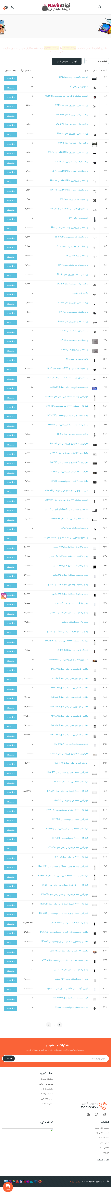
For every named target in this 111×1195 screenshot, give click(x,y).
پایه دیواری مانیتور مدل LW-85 (74, 331)
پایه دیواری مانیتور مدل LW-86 (74, 528)
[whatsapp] (96, 1115)
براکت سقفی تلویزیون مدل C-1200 (73, 302)
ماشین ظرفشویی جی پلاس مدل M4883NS (69, 735)
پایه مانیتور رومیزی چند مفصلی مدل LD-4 (69, 227)
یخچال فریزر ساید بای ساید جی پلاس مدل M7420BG (65, 960)
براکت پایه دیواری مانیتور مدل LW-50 (72, 161)
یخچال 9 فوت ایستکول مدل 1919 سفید (71, 603)
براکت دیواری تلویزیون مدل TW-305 (72, 143)
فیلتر (75, 61)
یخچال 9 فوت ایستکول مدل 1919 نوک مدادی (69, 612)
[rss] (88, 1115)
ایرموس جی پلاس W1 (79, 86)
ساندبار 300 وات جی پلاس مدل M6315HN (69, 518)
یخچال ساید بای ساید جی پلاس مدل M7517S (68, 425)
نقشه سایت (103, 1137)
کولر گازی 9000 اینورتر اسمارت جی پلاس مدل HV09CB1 (64, 894)
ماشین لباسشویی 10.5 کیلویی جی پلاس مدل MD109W (64, 941)
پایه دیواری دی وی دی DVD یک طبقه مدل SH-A (67, 378)
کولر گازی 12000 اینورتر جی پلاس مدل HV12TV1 (68, 772)
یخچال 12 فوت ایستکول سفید (75, 622)
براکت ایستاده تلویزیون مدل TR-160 (72, 274)
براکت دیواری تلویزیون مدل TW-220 (72, 133)
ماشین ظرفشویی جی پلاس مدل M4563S (70, 678)
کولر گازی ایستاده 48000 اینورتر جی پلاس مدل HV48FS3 (63, 875)
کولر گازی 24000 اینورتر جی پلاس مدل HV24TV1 (67, 810)
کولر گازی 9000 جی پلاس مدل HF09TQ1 (71, 857)
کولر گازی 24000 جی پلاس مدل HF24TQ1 (70, 819)
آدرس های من (47, 1098)
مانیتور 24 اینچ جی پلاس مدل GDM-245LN (69, 951)
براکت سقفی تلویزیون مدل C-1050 (73, 321)
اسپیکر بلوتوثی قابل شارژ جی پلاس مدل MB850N (66, 490)
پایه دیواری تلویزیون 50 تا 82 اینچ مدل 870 (69, 208)
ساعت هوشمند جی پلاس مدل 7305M (71, 1007)
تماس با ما (104, 1147)
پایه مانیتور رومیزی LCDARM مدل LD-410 (70, 171)
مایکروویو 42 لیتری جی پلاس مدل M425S (69, 471)
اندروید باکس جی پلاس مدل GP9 (73, 77)
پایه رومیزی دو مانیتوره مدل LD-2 (73, 265)
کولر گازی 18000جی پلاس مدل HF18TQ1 (71, 800)
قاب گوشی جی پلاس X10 (77, 359)
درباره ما (105, 1152)
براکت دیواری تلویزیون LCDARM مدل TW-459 (68, 152)
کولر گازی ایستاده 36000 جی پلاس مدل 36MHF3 (66, 641)
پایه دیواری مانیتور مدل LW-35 (74, 199)
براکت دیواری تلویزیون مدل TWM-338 (71, 114)
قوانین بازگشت (46, 1093)
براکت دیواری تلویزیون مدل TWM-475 (71, 124)
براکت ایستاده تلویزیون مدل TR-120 (72, 434)
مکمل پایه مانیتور (80, 293)
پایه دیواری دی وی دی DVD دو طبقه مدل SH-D (67, 368)
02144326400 (89, 1107)
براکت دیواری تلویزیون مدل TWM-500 (71, 105)
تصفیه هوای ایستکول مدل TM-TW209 (71, 744)
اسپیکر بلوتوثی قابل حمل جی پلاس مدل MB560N (66, 96)
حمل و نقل (104, 1142)
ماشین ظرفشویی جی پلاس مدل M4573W (69, 688)
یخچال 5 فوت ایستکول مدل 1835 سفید (70, 575)
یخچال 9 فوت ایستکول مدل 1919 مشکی (71, 969)
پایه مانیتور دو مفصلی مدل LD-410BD (71, 237)
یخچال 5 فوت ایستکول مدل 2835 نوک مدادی (68, 584)
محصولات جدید (102, 1127)
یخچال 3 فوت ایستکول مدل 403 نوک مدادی (68, 556)
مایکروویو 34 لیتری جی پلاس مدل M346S (69, 462)
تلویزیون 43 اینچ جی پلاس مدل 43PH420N (68, 659)
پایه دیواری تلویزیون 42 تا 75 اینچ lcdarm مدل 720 (65, 537)
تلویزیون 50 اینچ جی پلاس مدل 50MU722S (69, 387)
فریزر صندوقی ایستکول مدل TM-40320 (70, 998)
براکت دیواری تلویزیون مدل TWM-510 (72, 284)
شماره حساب (47, 1103)
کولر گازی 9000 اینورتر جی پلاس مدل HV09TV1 (68, 847)
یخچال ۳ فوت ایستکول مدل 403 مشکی (70, 565)
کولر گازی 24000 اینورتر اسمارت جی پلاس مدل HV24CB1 (63, 913)
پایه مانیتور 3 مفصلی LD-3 (76, 255)
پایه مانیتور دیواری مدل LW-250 (74, 349)
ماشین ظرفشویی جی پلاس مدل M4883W (69, 716)
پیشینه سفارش (46, 1079)
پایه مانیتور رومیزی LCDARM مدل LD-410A (69, 180)
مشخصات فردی (46, 1088)
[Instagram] (3, 596)
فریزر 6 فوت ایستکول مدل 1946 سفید (71, 979)
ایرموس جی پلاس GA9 (78, 218)
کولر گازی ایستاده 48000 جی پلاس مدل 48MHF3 (66, 396)
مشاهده (11, 78)
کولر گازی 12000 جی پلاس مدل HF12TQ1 (71, 782)
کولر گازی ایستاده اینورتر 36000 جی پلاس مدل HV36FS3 (63, 866)
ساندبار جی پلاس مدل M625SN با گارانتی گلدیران (66, 509)
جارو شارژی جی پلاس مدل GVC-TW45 (71, 763)
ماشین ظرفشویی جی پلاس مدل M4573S (69, 697)
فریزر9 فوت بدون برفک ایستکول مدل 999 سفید (67, 988)
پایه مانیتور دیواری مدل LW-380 (73, 312)
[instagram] (104, 1115)
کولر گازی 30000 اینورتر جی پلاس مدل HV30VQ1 (67, 828)
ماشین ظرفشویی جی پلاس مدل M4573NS (69, 706)
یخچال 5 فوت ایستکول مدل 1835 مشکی (70, 594)
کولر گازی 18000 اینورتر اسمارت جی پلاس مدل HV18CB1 (64, 904)
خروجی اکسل (62, 61)
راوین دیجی (75, 1181)
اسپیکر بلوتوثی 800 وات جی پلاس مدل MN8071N (66, 500)
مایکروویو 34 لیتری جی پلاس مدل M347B (69, 443)
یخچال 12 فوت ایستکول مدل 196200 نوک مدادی (67, 631)
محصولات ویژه (102, 1132)
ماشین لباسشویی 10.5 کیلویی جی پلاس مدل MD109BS (64, 932)
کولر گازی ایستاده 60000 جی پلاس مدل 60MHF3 (67, 406)
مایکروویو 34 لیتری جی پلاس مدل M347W (69, 453)
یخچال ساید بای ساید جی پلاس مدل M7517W (68, 415)
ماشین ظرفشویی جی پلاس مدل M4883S (69, 725)
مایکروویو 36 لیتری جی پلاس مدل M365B (69, 481)
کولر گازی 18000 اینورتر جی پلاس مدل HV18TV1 (67, 791)
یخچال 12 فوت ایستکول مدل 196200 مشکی (69, 922)
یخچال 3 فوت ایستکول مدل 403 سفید (70, 547)
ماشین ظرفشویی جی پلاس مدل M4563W (69, 669)
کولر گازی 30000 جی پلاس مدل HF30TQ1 (70, 838)
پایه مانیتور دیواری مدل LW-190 (74, 340)
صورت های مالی (46, 1083)
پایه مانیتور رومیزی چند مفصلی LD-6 (72, 246)
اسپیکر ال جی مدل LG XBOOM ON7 (72, 650)
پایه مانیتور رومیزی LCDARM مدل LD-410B (69, 190)
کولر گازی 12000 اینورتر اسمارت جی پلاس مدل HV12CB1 (64, 885)
